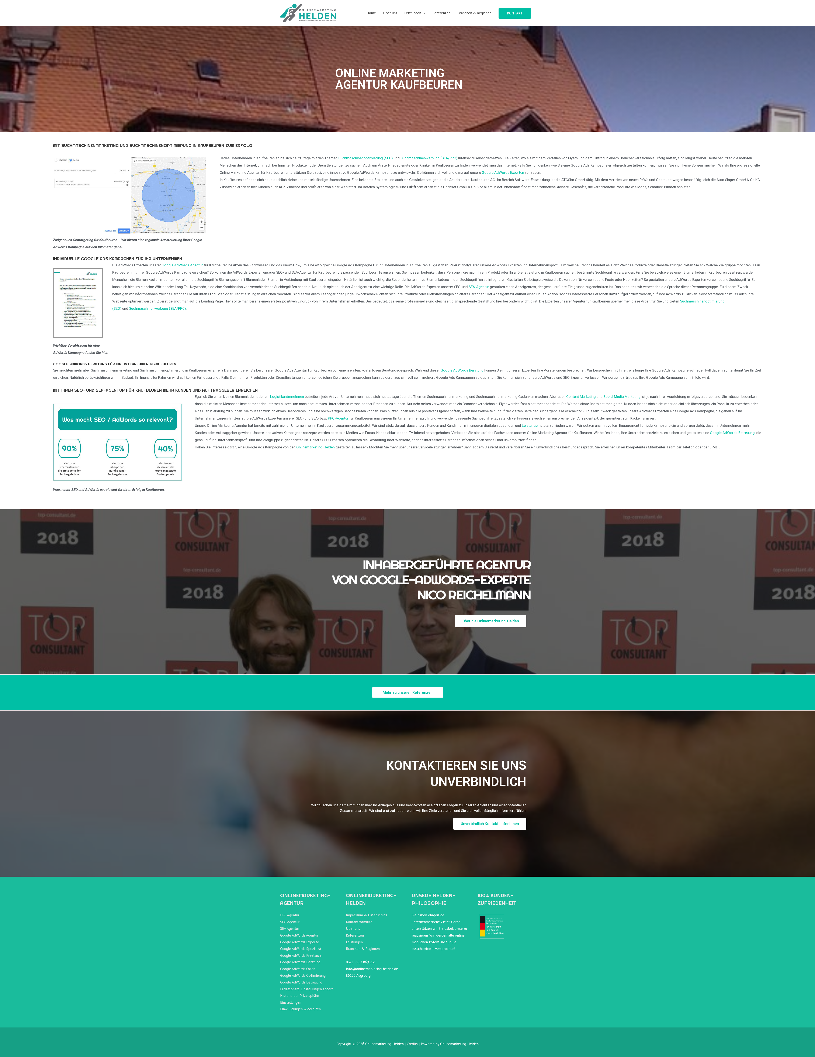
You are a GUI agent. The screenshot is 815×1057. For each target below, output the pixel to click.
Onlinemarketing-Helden (315, 447)
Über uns (390, 13)
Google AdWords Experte (299, 942)
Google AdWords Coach (297, 969)
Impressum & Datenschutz (366, 915)
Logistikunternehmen (287, 396)
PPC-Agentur (338, 418)
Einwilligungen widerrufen (300, 1009)
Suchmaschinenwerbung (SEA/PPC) (428, 158)
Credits (412, 1043)
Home (371, 13)
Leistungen (412, 13)
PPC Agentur (289, 915)
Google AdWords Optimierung (303, 975)
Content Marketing (581, 396)
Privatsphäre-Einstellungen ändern (306, 989)
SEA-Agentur (479, 287)
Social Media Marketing (622, 396)
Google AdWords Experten (503, 172)
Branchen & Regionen (474, 13)
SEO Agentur (289, 922)
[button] (490, 621)
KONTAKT (515, 13)
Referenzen (441, 13)
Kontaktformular (359, 922)
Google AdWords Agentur (182, 265)
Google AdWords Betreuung (732, 433)
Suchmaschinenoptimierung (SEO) (366, 158)
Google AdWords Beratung (462, 370)
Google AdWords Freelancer (301, 955)
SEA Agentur (289, 928)
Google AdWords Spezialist (300, 948)
